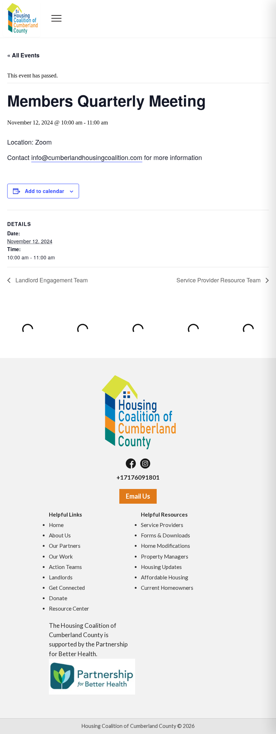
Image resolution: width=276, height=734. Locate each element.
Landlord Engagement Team (51, 280)
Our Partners (64, 545)
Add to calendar (44, 190)
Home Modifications (165, 545)
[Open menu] (56, 19)
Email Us (138, 496)
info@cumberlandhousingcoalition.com (86, 157)
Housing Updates (161, 567)
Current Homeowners (167, 587)
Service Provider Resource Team (219, 280)
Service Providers (162, 525)
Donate (58, 598)
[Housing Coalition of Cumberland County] (138, 412)
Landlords (61, 577)
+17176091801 (138, 477)
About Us (60, 535)
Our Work (61, 556)
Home (56, 525)
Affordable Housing (164, 577)
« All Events (23, 55)
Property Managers (164, 556)
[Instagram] (145, 463)
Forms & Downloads (165, 535)
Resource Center (69, 608)
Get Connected (67, 587)
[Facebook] (131, 463)
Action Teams (65, 567)
